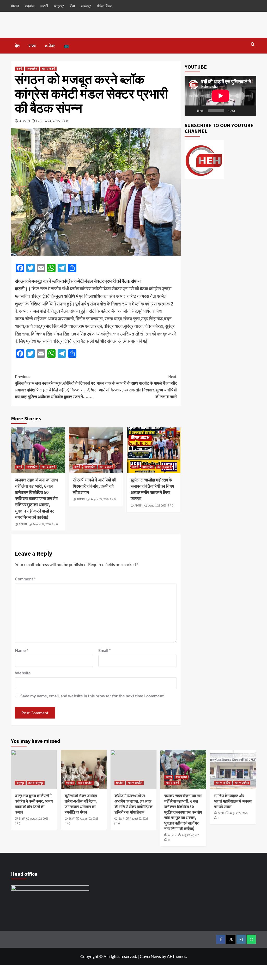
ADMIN (24, 121)
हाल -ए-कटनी (48, 68)
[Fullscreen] (249, 110)
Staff (22, 818)
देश (17, 45)
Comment (25, 578)
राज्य (32, 45)
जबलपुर (86, 6)
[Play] (191, 110)
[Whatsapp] (251, 939)
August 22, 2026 (42, 524)
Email (104, 650)
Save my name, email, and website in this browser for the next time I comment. (92, 695)
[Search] (253, 44)
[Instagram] (241, 939)
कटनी (44, 6)
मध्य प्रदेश (32, 68)
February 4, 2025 (48, 121)
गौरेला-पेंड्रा (104, 6)
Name (21, 650)
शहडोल (29, 6)
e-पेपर (50, 45)
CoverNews (150, 956)
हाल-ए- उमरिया (223, 783)
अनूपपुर (59, 6)
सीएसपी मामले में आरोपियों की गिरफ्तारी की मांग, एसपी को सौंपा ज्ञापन (94, 486)
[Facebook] (220, 939)
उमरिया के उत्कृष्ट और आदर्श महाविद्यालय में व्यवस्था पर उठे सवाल (233, 801)
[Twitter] (230, 939)
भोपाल (15, 6)
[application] (220, 96)
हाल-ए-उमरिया (242, 783)
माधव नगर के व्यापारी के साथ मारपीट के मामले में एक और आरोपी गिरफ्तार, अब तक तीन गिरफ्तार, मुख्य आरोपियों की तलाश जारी (137, 386)
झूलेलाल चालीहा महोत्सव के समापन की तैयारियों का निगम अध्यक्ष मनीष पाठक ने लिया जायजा (152, 489)
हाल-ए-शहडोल (85, 783)
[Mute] (241, 110)
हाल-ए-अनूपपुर (35, 783)
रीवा (72, 6)
